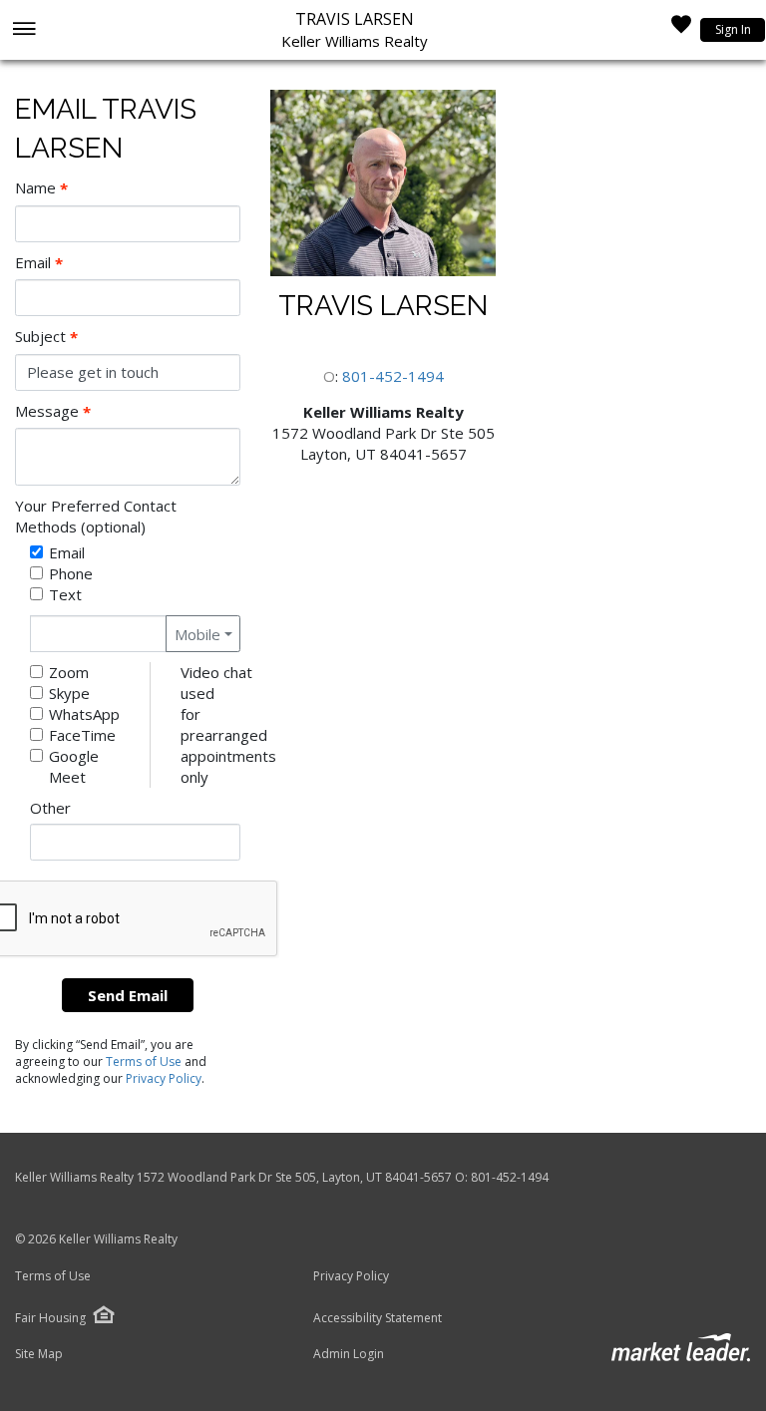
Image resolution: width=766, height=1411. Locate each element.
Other (50, 808)
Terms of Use (144, 1061)
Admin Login (348, 1354)
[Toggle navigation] (23, 30)
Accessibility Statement (377, 1318)
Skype (69, 693)
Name (41, 187)
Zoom (69, 672)
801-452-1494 (393, 376)
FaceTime (82, 735)
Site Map (39, 1354)
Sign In (733, 29)
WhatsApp (84, 714)
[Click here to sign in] (681, 30)
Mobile (197, 634)
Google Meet (74, 766)
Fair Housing (50, 1317)
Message (53, 411)
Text (65, 594)
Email (39, 262)
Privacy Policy (163, 1078)
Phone (71, 573)
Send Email (128, 995)
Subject (46, 336)
